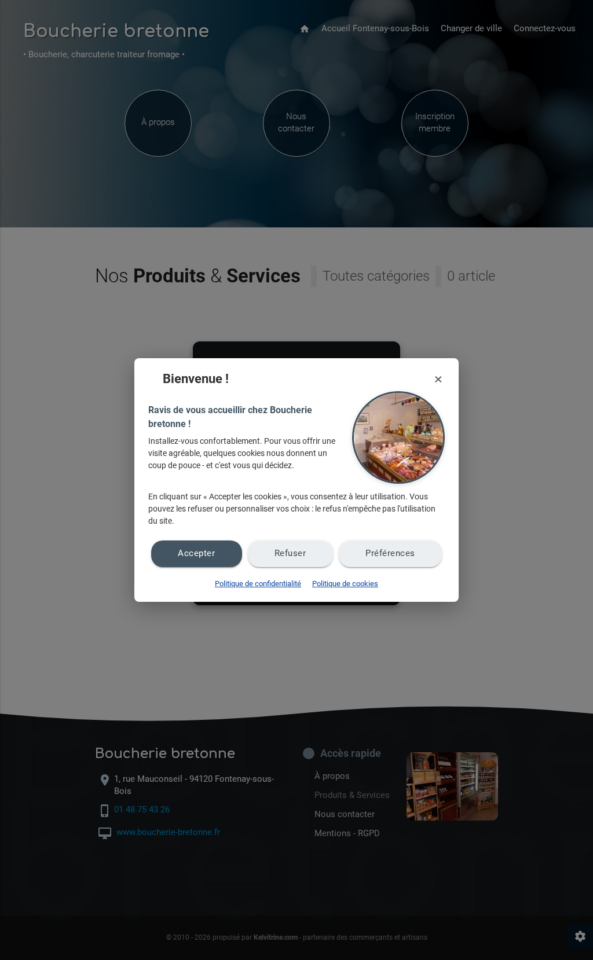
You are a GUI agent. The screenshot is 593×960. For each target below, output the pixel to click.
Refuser (290, 553)
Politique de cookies (345, 583)
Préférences (390, 553)
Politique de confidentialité (258, 583)
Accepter (196, 553)
